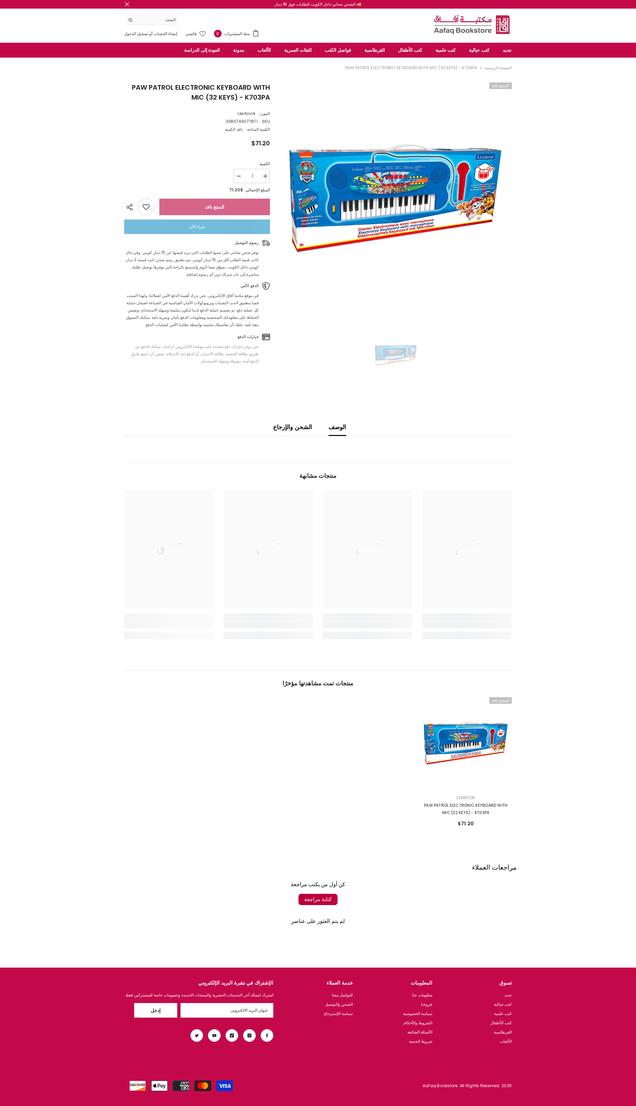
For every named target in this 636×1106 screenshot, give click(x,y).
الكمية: (264, 164)
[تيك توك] (232, 1035)
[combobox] (157, 20)
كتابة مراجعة (318, 899)
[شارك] (131, 207)
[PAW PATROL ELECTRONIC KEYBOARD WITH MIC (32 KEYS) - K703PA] (466, 743)
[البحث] (152, 20)
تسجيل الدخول (136, 33)
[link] (467, 624)
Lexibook (246, 113)
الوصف (337, 427)
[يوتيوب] (214, 1035)
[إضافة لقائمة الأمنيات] (146, 207)
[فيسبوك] (267, 1035)
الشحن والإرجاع (292, 427)
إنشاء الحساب (165, 33)
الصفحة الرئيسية (498, 68)
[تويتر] (196, 1035)
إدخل (156, 1010)
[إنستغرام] (249, 1035)
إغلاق (127, 4)
